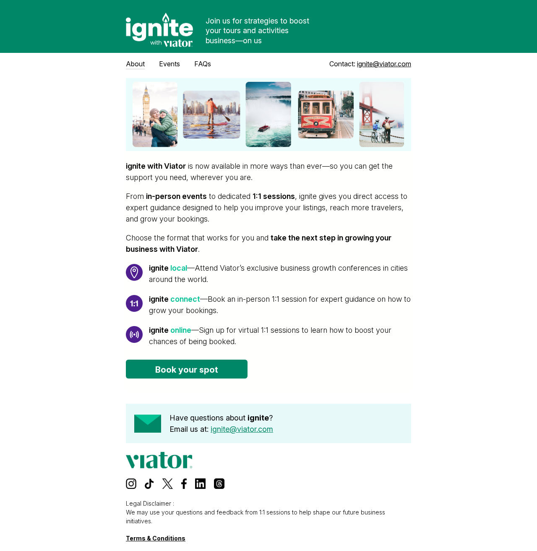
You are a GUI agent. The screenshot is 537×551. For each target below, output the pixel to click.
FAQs (202, 64)
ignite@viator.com (384, 64)
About (135, 64)
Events (169, 64)
